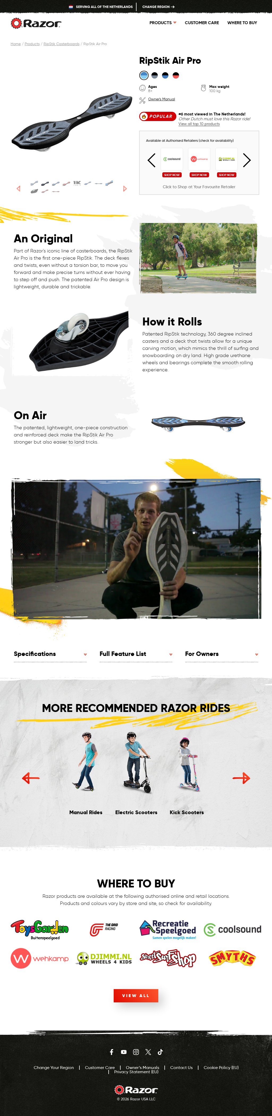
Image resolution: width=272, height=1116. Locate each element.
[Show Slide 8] (109, 183)
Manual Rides (85, 812)
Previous (155, 160)
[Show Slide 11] (55, 191)
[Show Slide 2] (45, 183)
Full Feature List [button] (123, 654)
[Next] (125, 188)
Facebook (111, 1052)
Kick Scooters (187, 812)
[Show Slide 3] (55, 183)
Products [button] (161, 22)
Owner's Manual (161, 99)
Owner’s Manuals (142, 1067)
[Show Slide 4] (66, 183)
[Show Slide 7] (98, 183)
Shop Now (172, 175)
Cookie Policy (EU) (221, 1067)
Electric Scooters (136, 812)
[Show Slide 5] (77, 183)
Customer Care (202, 22)
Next (244, 160)
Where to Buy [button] (242, 22)
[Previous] (18, 188)
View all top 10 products (199, 124)
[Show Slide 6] (87, 183)
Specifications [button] (35, 654)
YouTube (124, 1052)
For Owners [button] (202, 654)
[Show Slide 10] (45, 191)
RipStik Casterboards (61, 44)
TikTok (160, 1052)
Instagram (136, 1052)
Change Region (156, 7)
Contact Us (181, 1067)
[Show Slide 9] (34, 191)
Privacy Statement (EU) (136, 1071)
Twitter (148, 1052)
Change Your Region (54, 1067)
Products (32, 44)
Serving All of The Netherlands (104, 7)
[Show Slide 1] (34, 183)
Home (16, 44)
